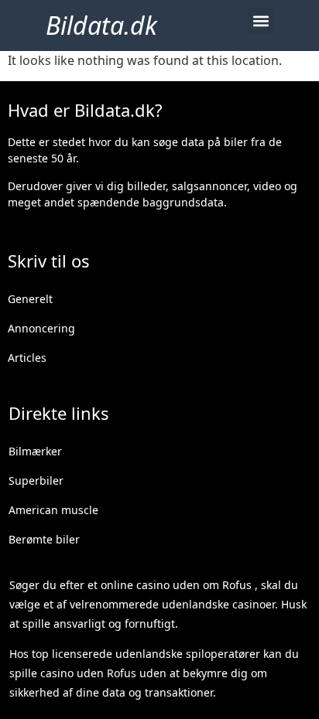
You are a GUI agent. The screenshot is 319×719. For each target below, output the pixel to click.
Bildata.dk (101, 25)
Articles (27, 357)
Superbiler (36, 480)
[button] (260, 20)
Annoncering (41, 328)
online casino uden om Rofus (176, 585)
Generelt (30, 298)
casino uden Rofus (88, 673)
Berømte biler (44, 539)
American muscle (53, 510)
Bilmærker (35, 451)
